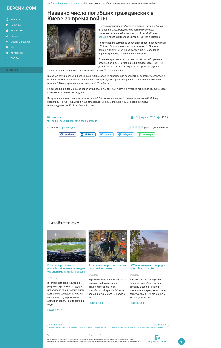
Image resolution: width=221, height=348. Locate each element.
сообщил (103, 36)
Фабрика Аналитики (58, 3)
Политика (16, 25)
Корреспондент (68, 127)
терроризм (72, 121)
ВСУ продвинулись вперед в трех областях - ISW (147, 267)
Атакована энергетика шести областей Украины (107, 267)
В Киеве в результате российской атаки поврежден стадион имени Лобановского (66, 268)
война (55, 121)
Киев (62, 121)
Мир (13, 47)
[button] (67, 134)
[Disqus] (107, 180)
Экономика (17, 30)
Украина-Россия (88, 121)
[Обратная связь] (157, 337)
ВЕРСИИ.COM (21, 8)
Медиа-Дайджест (20, 41)
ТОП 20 (15, 58)
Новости (15, 19)
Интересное (17, 52)
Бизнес (14, 36)
